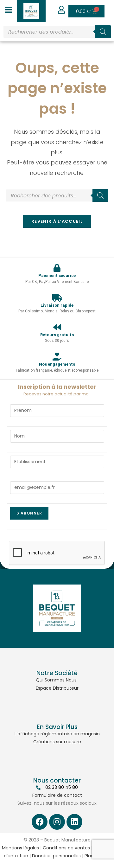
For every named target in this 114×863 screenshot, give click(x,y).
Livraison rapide (57, 305)
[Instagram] (57, 822)
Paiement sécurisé (57, 275)
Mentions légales (20, 848)
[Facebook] (40, 822)
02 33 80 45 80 (61, 787)
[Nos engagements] (57, 357)
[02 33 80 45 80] (38, 787)
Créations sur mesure (57, 741)
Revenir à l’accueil (57, 221)
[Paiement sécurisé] (57, 268)
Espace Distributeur (57, 688)
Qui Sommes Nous (56, 680)
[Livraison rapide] (57, 298)
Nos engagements (57, 364)
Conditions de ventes (66, 848)
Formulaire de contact (57, 795)
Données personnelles (56, 856)
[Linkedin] (74, 822)
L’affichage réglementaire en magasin (57, 734)
